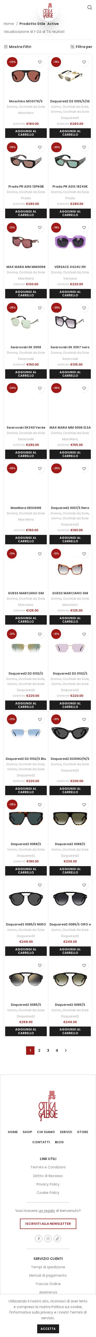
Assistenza (48, 1292)
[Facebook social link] (38, 1238)
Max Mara (26, 278)
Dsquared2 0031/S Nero (70, 508)
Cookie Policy (48, 1192)
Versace (70, 278)
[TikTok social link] (57, 1238)
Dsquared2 (70, 118)
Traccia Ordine (48, 1283)
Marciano (25, 605)
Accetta (48, 1329)
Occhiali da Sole (32, 107)
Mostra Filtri (20, 47)
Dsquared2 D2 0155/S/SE (70, 101)
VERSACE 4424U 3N (70, 267)
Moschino (26, 113)
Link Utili (48, 1158)
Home (9, 23)
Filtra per (84, 47)
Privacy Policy (48, 1184)
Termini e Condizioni (48, 1167)
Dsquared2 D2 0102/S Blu (26, 759)
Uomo (56, 107)
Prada (26, 198)
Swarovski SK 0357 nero (70, 347)
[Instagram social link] (48, 1238)
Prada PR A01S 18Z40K (70, 186)
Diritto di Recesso (48, 1175)
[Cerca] (90, 7)
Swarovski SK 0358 (26, 347)
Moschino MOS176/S (26, 101)
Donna (12, 107)
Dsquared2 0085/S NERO (26, 924)
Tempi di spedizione (48, 1267)
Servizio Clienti (48, 1258)
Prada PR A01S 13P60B (26, 186)
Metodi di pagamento (48, 1275)
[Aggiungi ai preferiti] (40, 62)
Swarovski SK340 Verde (26, 427)
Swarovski (26, 359)
